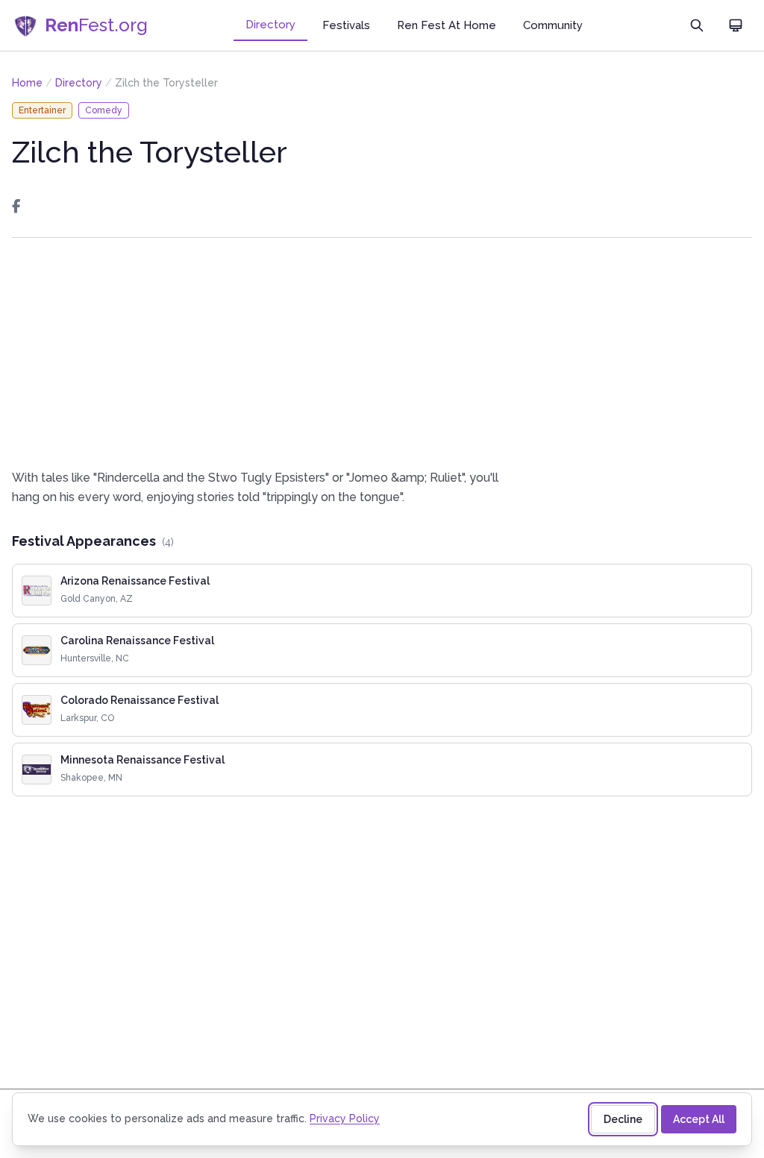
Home (27, 83)
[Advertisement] (382, 353)
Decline (623, 1119)
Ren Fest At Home (446, 25)
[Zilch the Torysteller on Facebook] (16, 206)
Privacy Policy (345, 1118)
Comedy (103, 110)
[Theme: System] (735, 25)
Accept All (698, 1119)
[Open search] (696, 25)
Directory (270, 24)
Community (553, 25)
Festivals (346, 25)
